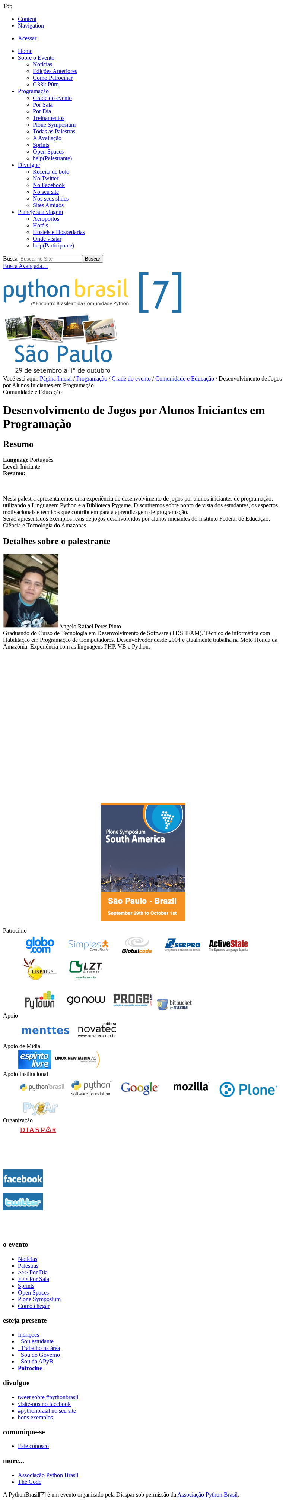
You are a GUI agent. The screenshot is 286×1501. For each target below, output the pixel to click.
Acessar (27, 38)
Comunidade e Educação (184, 378)
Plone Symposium (54, 125)
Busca (10, 258)
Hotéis (40, 225)
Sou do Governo (39, 1355)
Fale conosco (33, 1446)
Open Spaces (48, 151)
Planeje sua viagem (40, 212)
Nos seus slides (51, 198)
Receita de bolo (51, 171)
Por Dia (42, 111)
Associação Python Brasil (48, 1475)
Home (25, 51)
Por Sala (43, 104)
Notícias (42, 64)
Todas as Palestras (54, 131)
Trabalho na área (39, 1348)
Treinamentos (48, 118)
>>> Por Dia (33, 1272)
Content (27, 19)
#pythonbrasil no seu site (47, 1410)
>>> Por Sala (33, 1279)
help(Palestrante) (52, 158)
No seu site (46, 192)
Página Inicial (56, 378)
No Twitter (45, 178)
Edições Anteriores (55, 71)
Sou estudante (36, 1341)
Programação (33, 91)
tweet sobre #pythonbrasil (48, 1397)
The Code (29, 1482)
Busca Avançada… (25, 266)
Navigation (31, 25)
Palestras (28, 1265)
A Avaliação (47, 138)
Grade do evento (52, 98)
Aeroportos (46, 218)
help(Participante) (53, 245)
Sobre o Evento (36, 57)
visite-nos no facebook (44, 1404)
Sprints (41, 145)
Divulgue (29, 165)
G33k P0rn (46, 84)
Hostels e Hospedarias (59, 232)
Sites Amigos (48, 205)
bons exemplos (35, 1417)
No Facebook (49, 185)
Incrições (28, 1334)
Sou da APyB (35, 1361)
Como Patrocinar (53, 78)
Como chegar (34, 1306)
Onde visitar (47, 239)
